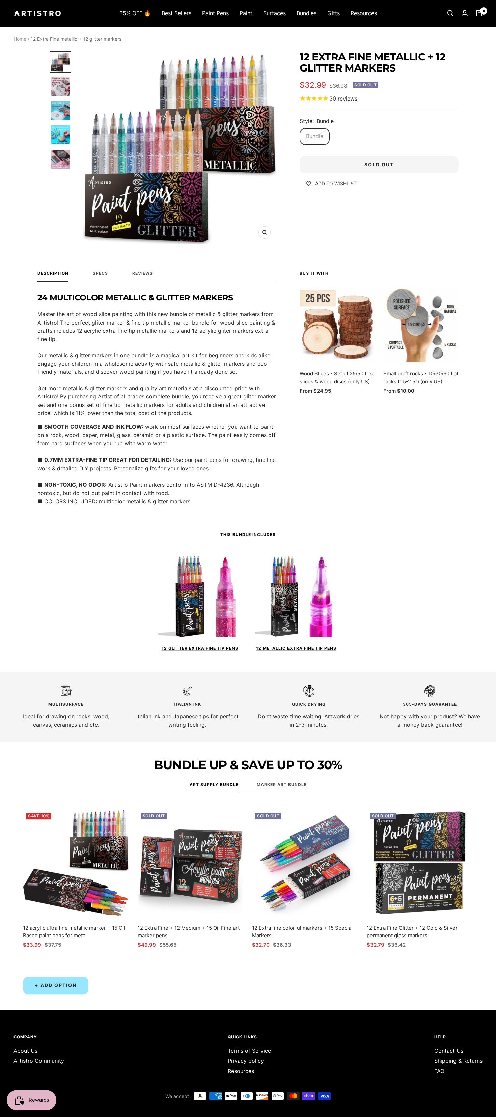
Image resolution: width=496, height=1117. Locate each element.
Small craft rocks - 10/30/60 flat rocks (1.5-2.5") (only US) (420, 377)
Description (52, 273)
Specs (100, 273)
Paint (246, 13)
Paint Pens (215, 13)
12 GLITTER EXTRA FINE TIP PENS (200, 648)
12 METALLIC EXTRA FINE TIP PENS (296, 648)
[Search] (450, 13)
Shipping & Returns (458, 1060)
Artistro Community (38, 1060)
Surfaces (274, 13)
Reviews (142, 273)
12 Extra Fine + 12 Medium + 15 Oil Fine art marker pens (189, 932)
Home (19, 39)
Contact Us (448, 1050)
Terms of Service (249, 1050)
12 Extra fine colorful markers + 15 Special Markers (302, 932)
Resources (364, 13)
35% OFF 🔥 (135, 13)
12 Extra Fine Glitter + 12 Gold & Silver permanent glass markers (412, 932)
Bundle (314, 136)
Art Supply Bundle (214, 784)
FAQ (439, 1071)
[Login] (465, 13)
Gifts (333, 13)
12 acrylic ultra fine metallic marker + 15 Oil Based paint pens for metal (74, 932)
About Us (25, 1050)
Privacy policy (246, 1060)
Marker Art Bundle (282, 784)
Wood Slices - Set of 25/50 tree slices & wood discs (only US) (337, 377)
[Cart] (479, 13)
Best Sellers (176, 13)
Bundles (306, 13)
